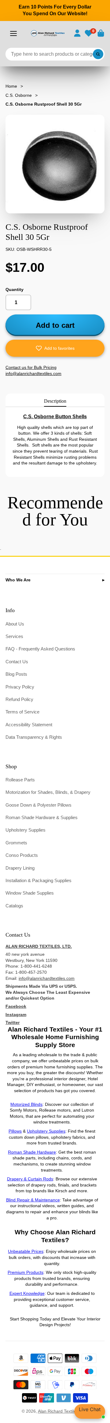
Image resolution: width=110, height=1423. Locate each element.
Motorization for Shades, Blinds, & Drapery (48, 792)
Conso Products (22, 855)
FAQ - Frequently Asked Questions (40, 648)
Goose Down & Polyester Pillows (39, 805)
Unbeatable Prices (25, 1251)
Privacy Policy (20, 686)
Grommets (16, 842)
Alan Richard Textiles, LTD (63, 1411)
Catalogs (14, 905)
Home (11, 86)
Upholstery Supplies (26, 829)
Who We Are (18, 579)
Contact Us (17, 661)
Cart (101, 33)
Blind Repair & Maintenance (33, 1199)
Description (55, 401)
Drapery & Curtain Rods (30, 1178)
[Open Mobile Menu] (13, 33)
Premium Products (25, 1272)
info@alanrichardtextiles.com (47, 978)
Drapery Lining (20, 868)
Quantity (15, 289)
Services (14, 636)
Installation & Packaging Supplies (39, 880)
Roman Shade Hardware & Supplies (42, 817)
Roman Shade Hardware (32, 1152)
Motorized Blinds (26, 1104)
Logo (47, 33)
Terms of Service (22, 711)
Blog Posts (16, 674)
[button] (55, 348)
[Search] (98, 54)
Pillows (15, 1131)
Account (77, 33)
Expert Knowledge (27, 1293)
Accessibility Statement (29, 724)
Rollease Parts (20, 779)
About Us (15, 623)
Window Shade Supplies (30, 893)
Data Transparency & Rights (34, 737)
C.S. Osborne (19, 95)
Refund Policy (19, 699)
